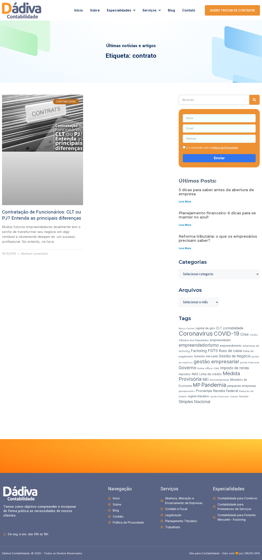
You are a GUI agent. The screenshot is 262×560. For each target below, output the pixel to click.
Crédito (254, 335)
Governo (187, 367)
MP (196, 385)
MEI (206, 379)
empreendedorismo (199, 345)
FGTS (213, 350)
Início (78, 10)
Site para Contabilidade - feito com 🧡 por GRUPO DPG (224, 553)
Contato (188, 10)
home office (204, 368)
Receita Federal (225, 391)
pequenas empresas (241, 385)
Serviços (149, 10)
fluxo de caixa (230, 351)
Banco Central (186, 328)
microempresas (219, 379)
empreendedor (220, 340)
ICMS (216, 368)
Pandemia (213, 385)
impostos (185, 374)
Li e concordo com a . (212, 147)
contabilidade (233, 328)
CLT (219, 328)
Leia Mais (185, 201)
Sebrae (234, 396)
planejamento (187, 391)
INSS (195, 374)
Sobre (95, 10)
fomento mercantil (206, 356)
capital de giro (205, 328)
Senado (243, 396)
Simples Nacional (194, 401)
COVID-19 (226, 333)
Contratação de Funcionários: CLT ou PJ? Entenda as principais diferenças (41, 215)
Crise (244, 334)
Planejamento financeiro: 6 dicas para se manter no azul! (217, 215)
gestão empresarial (216, 362)
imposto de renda (234, 368)
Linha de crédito (210, 374)
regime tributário (198, 396)
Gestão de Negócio (235, 356)
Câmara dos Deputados (194, 340)
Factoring (199, 351)
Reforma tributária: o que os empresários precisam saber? (218, 238)
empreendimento (231, 345)
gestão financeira (249, 362)
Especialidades (119, 10)
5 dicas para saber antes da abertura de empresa (216, 192)
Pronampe (204, 391)
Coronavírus (196, 333)
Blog (171, 10)
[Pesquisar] (254, 100)
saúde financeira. (219, 396)
